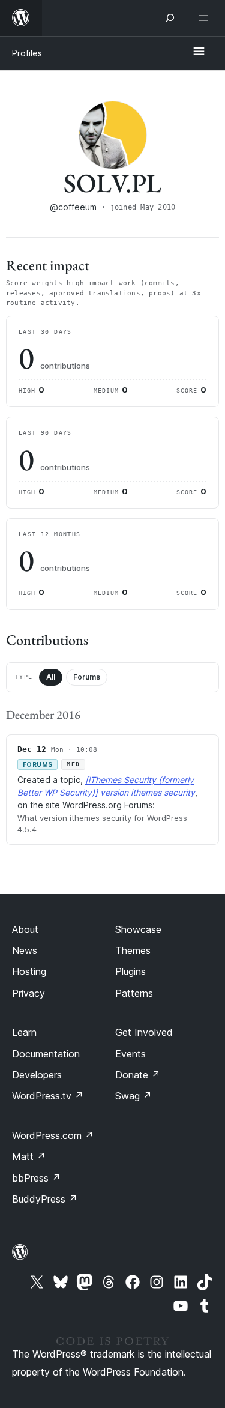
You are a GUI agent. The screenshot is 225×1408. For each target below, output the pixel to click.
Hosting (29, 971)
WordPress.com (53, 1135)
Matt (29, 1156)
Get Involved (144, 1032)
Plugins (130, 971)
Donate (137, 1075)
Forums (86, 676)
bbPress (36, 1178)
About (25, 929)
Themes (133, 950)
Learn (24, 1032)
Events (130, 1054)
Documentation (46, 1054)
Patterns (134, 993)
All (50, 676)
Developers (37, 1075)
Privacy (28, 993)
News (24, 950)
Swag (133, 1096)
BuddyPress (44, 1199)
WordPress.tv (47, 1096)
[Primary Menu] (198, 52)
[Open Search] (170, 18)
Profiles (27, 53)
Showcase (138, 929)
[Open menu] (206, 18)
